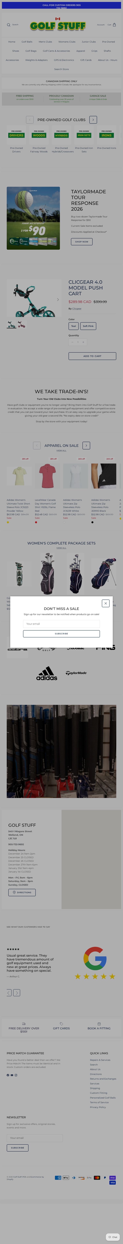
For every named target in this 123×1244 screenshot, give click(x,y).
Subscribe (61, 633)
